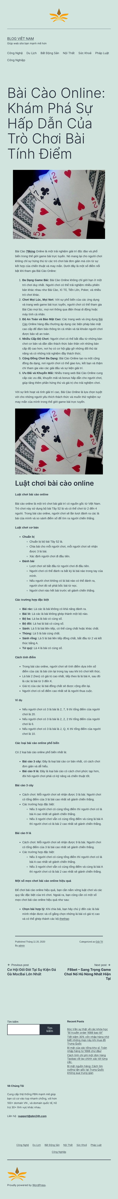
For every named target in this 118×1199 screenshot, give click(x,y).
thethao (64, 918)
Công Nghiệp (16, 60)
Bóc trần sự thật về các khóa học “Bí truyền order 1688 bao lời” (87, 1031)
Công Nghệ (15, 53)
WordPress (38, 1185)
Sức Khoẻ (85, 53)
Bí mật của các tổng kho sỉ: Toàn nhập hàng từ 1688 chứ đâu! (87, 1049)
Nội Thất (69, 53)
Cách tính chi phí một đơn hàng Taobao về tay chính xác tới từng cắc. (87, 1058)
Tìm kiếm (12, 1021)
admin (21, 945)
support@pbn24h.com (32, 1116)
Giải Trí (99, 941)
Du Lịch (31, 53)
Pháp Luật (102, 53)
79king (30, 251)
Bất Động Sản (50, 53)
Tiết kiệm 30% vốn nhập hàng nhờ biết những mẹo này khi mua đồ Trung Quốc (88, 1040)
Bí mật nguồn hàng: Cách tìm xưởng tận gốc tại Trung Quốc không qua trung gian (85, 1069)
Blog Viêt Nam (20, 39)
